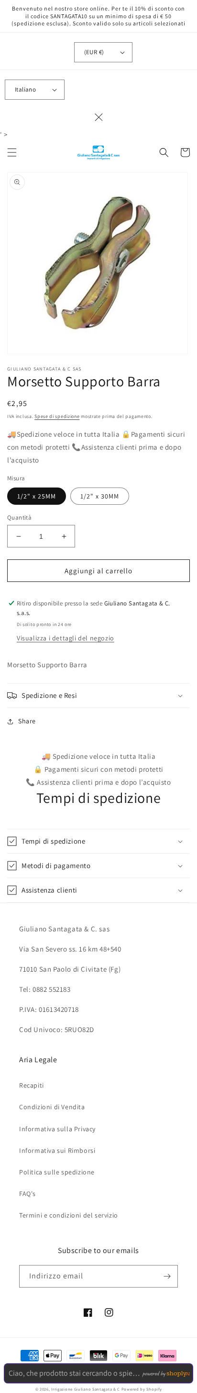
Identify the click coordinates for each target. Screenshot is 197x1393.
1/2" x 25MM (36, 496)
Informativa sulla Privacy (57, 1129)
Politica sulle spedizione (57, 1172)
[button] (11, 152)
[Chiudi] (98, 117)
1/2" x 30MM (99, 496)
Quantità (19, 517)
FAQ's (27, 1193)
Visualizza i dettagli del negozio (65, 638)
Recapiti (31, 1085)
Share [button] (27, 721)
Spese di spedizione (56, 416)
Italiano (25, 89)
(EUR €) (94, 52)
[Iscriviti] (166, 1276)
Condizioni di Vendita (52, 1107)
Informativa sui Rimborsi (57, 1150)
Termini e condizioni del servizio (68, 1215)
